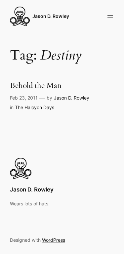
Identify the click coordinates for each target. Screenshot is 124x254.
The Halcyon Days (34, 107)
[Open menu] (110, 17)
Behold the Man (36, 85)
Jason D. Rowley (50, 16)
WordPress (53, 240)
